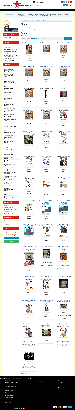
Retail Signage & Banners (8, 161)
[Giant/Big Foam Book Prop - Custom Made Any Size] (46, 332)
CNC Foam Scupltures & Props (10, 129)
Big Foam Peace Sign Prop (46, 154)
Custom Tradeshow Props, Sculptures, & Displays (9, 146)
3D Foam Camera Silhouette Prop (46, 87)
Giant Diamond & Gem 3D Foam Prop (11, 209)
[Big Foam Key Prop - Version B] (63, 137)
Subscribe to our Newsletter (9, 60)
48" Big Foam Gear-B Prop (46, 109)
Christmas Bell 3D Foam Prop (46, 224)
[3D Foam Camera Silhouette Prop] (46, 93)
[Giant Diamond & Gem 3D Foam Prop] (29, 308)
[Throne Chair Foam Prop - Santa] (29, 49)
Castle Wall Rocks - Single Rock (29, 224)
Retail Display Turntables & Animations (10, 173)
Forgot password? (7, 224)
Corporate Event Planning (8, 193)
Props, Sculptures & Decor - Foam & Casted (33, 20)
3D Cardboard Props (9, 92)
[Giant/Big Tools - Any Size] (29, 356)
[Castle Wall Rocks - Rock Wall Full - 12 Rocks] (63, 208)
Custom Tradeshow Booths (8, 142)
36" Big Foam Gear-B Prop (29, 87)
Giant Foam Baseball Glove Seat (63, 300)
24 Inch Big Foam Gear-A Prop (29, 66)
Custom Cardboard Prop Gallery (10, 51)
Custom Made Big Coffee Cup (46, 246)
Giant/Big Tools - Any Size (29, 351)
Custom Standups (8, 135)
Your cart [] (69, 9)
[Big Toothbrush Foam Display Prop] (46, 185)
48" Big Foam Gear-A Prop (28, 109)
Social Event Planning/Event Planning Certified (10, 197)
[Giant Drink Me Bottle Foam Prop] (46, 306)
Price (39, 38)
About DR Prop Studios (10, 390)
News (59, 380)
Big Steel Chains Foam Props (63, 154)
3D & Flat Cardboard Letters (9, 138)
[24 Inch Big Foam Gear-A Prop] (29, 72)
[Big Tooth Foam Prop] (29, 183)
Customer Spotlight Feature (9, 58)
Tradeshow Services (9, 149)
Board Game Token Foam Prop (28, 200)
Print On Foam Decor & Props (9, 85)
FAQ (6, 392)
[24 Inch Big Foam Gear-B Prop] (46, 72)
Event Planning (7, 67)
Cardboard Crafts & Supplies (8, 123)
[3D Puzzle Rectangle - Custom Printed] (63, 93)
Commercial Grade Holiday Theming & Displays (8, 169)
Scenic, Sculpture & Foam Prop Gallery (11, 49)
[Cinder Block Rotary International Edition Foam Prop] (29, 258)
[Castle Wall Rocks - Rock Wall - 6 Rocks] (46, 208)
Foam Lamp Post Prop (29, 276)
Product (34, 38)
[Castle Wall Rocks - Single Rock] (29, 230)
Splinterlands (7, 79)
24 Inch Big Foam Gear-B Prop (46, 66)
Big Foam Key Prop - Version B (63, 131)
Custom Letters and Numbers (9, 95)
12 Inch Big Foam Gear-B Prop (63, 42)
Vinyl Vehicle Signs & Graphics (9, 183)
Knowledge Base (8, 400)
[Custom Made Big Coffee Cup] (46, 253)
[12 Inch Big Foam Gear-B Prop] (63, 48)
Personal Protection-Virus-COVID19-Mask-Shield (9, 75)
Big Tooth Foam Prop (29, 177)
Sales (50, 38)
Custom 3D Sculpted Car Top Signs (10, 177)
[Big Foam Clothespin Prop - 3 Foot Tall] (28, 139)
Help (13, 9)
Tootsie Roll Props (8, 116)
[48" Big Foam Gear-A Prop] (29, 114)
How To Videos (8, 402)
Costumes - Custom (9, 114)
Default (44, 38)
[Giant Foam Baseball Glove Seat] (63, 306)
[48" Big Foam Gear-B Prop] (46, 114)
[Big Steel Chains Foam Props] (63, 161)
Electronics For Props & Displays (9, 105)
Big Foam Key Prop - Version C (28, 154)
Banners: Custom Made (9, 108)
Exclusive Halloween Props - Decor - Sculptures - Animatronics (10, 56)
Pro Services (6, 53)
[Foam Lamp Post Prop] (29, 283)
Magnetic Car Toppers (9, 179)
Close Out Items (7, 47)
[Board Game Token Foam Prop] (29, 208)
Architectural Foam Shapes (8, 111)
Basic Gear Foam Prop (63, 109)
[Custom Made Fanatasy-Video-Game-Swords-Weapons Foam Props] (63, 256)
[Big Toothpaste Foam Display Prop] (63, 185)
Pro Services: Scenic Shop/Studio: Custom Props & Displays (9, 70)
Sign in (58, 9)
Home (23, 20)
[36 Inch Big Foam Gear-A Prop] (63, 72)
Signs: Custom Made (9, 102)
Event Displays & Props (9, 185)
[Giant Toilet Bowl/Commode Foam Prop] (29, 331)
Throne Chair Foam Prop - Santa (29, 42)
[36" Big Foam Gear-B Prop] (29, 92)
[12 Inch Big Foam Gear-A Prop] (46, 48)
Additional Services (6, 9)
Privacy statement (9, 397)
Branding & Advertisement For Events (8, 189)
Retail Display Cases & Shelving (9, 165)
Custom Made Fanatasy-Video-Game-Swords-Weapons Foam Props (63, 248)
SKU (28, 38)
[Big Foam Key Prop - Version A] (46, 137)
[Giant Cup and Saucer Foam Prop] (63, 283)
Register (63, 9)
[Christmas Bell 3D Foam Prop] (46, 230)
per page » (68, 38)
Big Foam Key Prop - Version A (46, 131)
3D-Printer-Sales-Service (10, 126)
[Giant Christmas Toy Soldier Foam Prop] (46, 284)
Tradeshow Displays (9, 152)
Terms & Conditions (9, 395)
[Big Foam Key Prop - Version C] (29, 161)
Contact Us (6, 45)
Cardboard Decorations (9, 132)
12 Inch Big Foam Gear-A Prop (46, 42)
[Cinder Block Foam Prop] (63, 230)
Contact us (7, 380)
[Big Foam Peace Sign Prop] (46, 161)
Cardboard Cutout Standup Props (8, 89)
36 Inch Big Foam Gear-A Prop (63, 66)
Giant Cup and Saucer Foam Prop (64, 276)
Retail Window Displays (9, 154)
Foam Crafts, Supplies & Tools (10, 120)
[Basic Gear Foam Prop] (63, 115)
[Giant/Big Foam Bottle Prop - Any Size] (63, 331)
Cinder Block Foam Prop (63, 224)
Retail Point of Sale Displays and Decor (8, 158)
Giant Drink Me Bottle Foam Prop (46, 300)
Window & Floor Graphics (8, 99)
